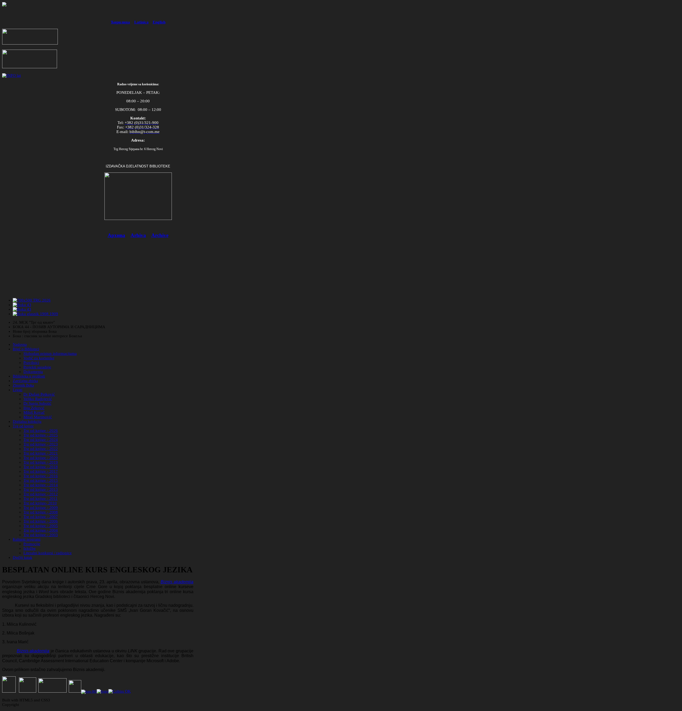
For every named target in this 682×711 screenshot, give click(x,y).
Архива (116, 235)
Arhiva (138, 235)
